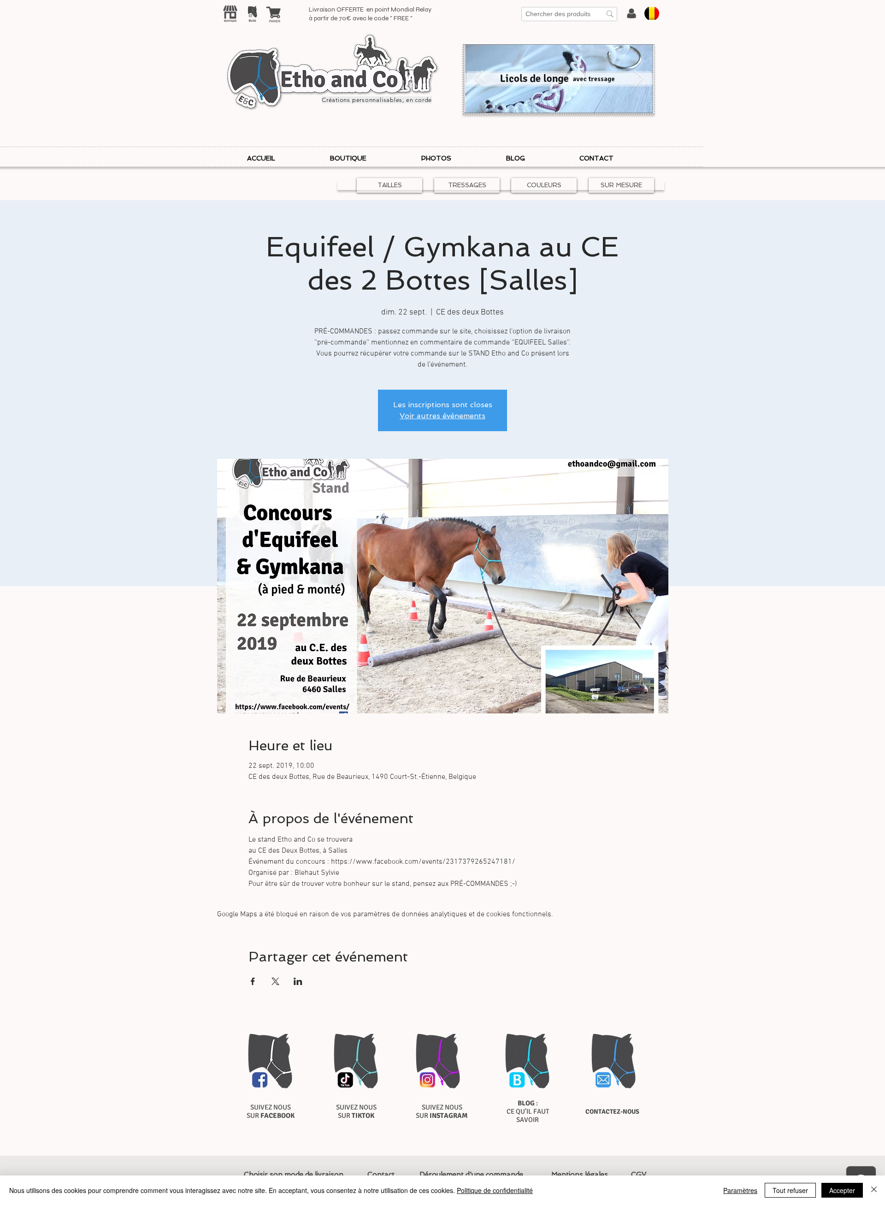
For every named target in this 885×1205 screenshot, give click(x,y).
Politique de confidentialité (495, 1190)
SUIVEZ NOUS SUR (271, 1111)
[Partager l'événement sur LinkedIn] (298, 981)
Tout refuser (790, 1190)
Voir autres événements (442, 415)
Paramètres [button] (740, 1190)
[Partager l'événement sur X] (275, 981)
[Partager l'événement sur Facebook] (252, 981)
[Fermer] (873, 1190)
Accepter (842, 1190)
